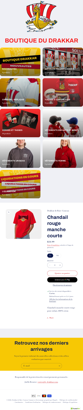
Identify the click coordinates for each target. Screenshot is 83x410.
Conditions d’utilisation (33, 402)
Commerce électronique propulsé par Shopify (43, 400)
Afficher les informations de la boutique (61, 300)
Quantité (50, 261)
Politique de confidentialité (68, 400)
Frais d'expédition (53, 245)
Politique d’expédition (70, 402)
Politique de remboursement (52, 402)
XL (58, 256)
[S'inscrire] (59, 365)
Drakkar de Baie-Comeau (20, 400)
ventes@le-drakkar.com (48, 382)
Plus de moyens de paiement (62, 285)
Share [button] (51, 318)
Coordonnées (19, 402)
